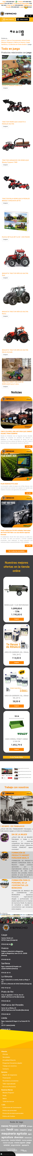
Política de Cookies (9, 1116)
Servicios (4, 1072)
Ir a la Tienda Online (16, 757)
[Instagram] (19, 32)
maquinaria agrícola (14, 1133)
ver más (28, 446)
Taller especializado (9, 1083)
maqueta (23, 1130)
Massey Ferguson (8, 1092)
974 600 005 (27, 1)
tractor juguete (19, 1142)
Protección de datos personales (13, 1113)
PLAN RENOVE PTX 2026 (9, 484)
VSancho (4, 1051)
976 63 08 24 (5, 944)
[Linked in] (22, 34)
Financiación (7, 1078)
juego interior (16, 1145)
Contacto (6, 1069)
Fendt (4, 1095)
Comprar (5, 88)
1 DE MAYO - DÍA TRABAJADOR (12, 826)
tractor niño (5, 1140)
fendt (9, 1129)
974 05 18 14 (5, 972)
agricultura (7, 1137)
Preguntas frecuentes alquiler (12, 1063)
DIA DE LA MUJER (19, 834)
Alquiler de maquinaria (10, 1075)
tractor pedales (27, 1140)
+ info (3, 1104)
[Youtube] (16, 32)
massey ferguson (9, 1126)
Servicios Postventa (9, 1086)
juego (30, 1130)
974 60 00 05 (5, 959)
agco (30, 1134)
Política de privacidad (9, 1110)
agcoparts (25, 1145)
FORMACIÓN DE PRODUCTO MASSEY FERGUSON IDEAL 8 (20, 855)
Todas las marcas (8, 1101)
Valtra (5, 1098)
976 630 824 (10, 1)
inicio (3, 40)
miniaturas (28, 1137)
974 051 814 (8, 3)
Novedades (6, 1057)
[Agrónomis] (14, 32)
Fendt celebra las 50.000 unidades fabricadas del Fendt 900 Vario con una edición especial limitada (15, 532)
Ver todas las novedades (17, 551)
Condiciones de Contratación (12, 1107)
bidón (16, 1130)
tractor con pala (8, 1142)
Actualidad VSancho (9, 1060)
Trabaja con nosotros (10, 1066)
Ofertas (5, 1054)
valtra (22, 1126)
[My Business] (11, 32)
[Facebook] (22, 32)
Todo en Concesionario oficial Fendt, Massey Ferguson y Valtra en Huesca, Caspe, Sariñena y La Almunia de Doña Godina (15, 42)
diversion (18, 1137)
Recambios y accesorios (10, 1081)
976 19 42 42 (5, 988)
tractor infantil (15, 1140)
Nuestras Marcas (7, 1090)
